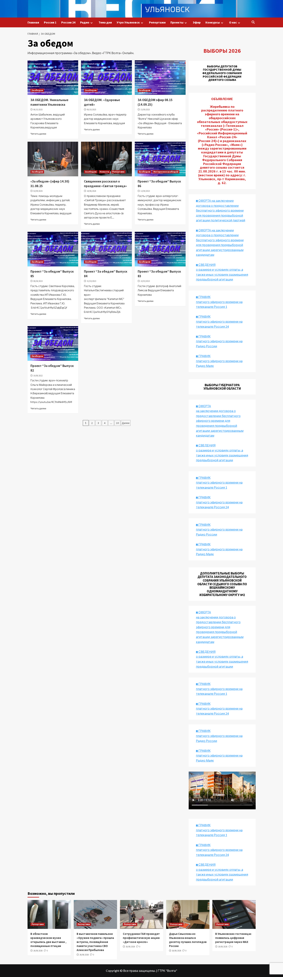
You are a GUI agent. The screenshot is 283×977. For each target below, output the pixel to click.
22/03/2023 (145, 281)
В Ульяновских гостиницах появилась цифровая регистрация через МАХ (233, 938)
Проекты (176, 22)
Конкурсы (212, 22)
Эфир (197, 22)
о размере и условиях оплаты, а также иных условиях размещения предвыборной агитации (222, 661)
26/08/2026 (38, 950)
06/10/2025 (38, 109)
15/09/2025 (145, 109)
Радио (84, 22)
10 (117, 423)
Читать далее (38, 133)
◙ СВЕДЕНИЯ (206, 651)
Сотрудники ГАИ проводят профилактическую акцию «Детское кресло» (141, 938)
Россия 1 (50, 22)
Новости (104, 171)
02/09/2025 (38, 191)
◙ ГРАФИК (203, 297)
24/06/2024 (91, 191)
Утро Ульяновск (128, 22)
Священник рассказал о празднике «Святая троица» (105, 183)
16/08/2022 (38, 375)
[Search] (253, 22)
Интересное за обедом (165, 171)
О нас (233, 22)
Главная (33, 22)
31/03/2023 (91, 281)
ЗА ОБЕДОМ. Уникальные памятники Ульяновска (49, 102)
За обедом (37, 90)
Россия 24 (68, 22)
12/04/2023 (145, 191)
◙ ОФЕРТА (203, 612)
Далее (126, 423)
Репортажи (157, 22)
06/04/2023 (38, 281)
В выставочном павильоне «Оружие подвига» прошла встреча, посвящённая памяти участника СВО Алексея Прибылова (95, 942)
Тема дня (105, 22)
